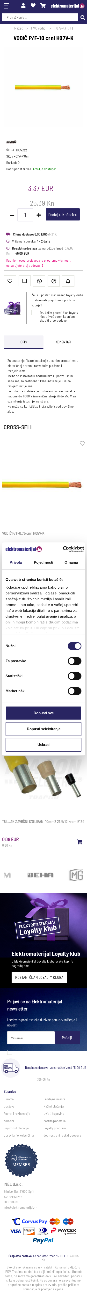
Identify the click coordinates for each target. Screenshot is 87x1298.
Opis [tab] (24, 342)
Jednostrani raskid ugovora (62, 1135)
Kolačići (9, 1121)
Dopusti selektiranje (43, 729)
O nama (9, 1099)
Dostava (9, 1106)
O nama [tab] (71, 562)
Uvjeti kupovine (54, 1113)
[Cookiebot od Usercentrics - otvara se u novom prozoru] (63, 549)
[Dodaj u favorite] (9, 281)
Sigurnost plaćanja (16, 1128)
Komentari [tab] (63, 342)
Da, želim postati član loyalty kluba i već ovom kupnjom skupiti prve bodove (59, 316)
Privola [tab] (16, 562)
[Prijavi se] (23, 5)
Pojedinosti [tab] (43, 562)
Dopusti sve (44, 713)
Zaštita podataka (54, 1121)
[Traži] (81, 17)
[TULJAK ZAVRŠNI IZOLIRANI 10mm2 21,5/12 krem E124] (80, 842)
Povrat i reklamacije (17, 1113)
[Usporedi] (24, 281)
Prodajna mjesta (54, 1099)
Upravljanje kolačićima (19, 1135)
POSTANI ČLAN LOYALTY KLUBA (39, 977)
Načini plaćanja (54, 1106)
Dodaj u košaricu (62, 214)
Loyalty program (55, 1128)
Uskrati (43, 745)
